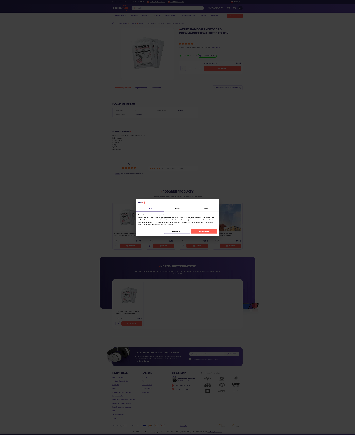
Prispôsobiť (176, 231)
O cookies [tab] (205, 208)
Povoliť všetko (204, 231)
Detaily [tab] (177, 208)
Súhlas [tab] (150, 208)
